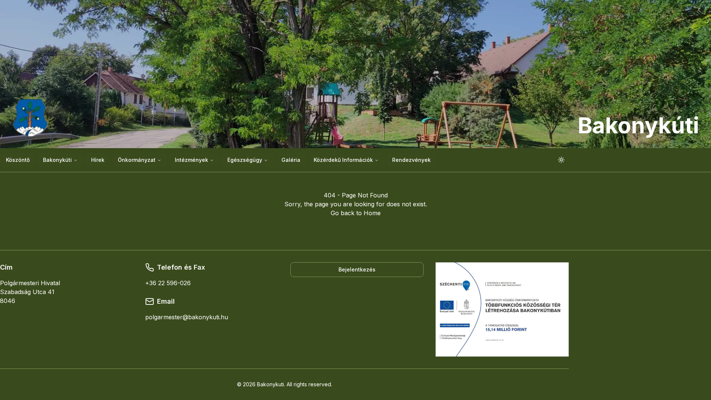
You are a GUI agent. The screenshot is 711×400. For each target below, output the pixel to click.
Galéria (290, 160)
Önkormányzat (137, 160)
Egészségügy (244, 160)
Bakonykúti (57, 160)
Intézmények (191, 160)
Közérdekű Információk (343, 160)
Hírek (97, 160)
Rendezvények (411, 160)
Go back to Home (356, 213)
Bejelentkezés (356, 269)
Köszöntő (18, 160)
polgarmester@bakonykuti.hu (186, 317)
